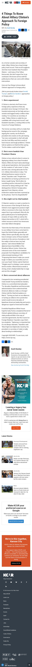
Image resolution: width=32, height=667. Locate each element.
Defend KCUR (16, 563)
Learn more (16, 428)
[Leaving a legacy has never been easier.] (16, 389)
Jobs (4, 623)
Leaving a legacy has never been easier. (16, 408)
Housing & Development (20, 441)
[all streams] (29, 665)
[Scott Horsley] (5, 351)
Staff (4, 615)
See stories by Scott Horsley (20, 365)
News (15, 485)
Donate (26, 2)
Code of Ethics (7, 634)
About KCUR (6, 593)
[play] (3, 665)
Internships (6, 626)
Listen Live (6, 597)
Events (5, 612)
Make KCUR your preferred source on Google (16, 508)
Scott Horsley (11, 28)
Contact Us (6, 619)
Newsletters (6, 608)
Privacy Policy (7, 644)
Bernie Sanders (15, 94)
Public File (6, 641)
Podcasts (5, 604)
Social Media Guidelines (9, 630)
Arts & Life (17, 456)
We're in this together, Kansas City (16, 540)
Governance (6, 637)
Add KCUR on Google (16, 521)
